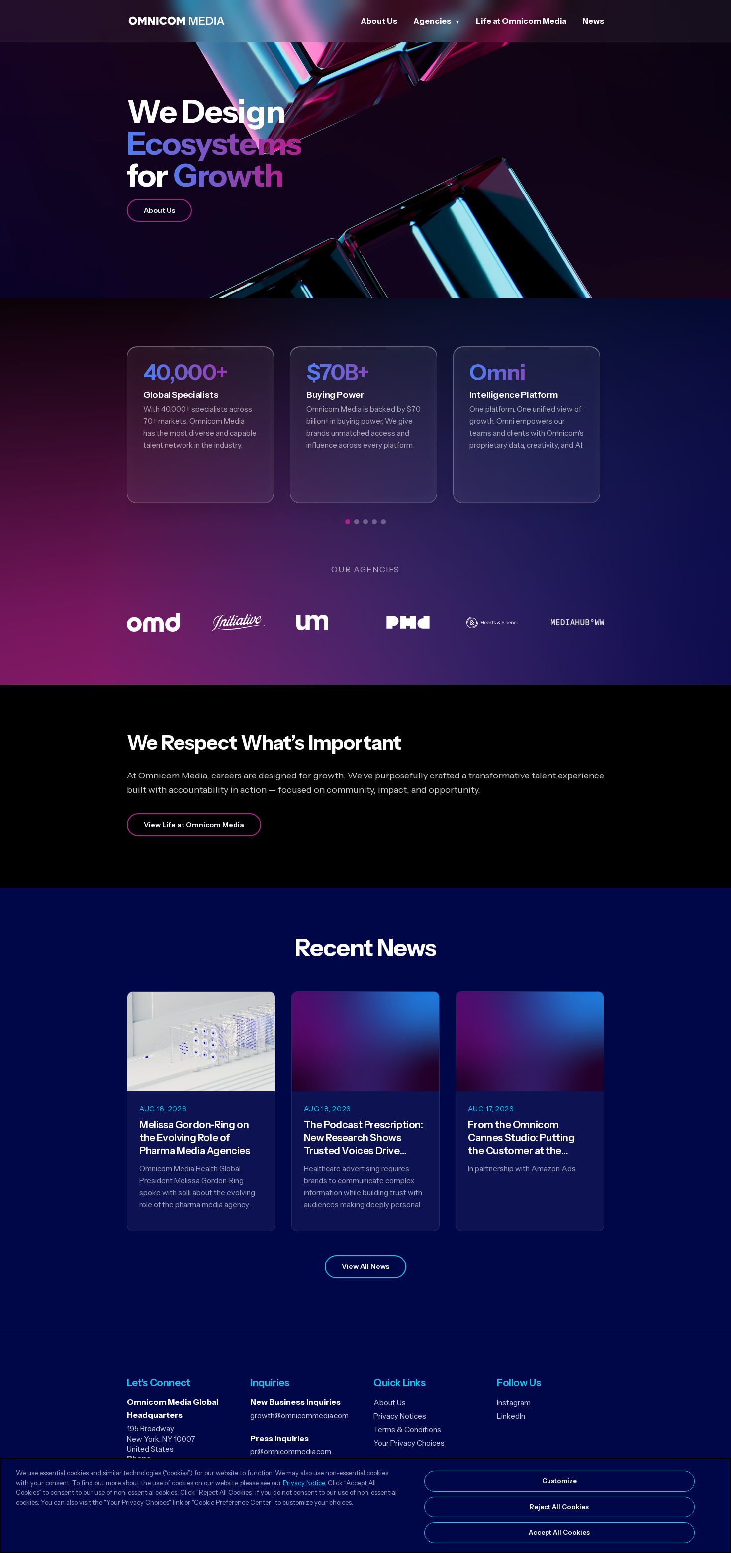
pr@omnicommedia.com (290, 1451)
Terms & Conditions (407, 1429)
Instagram (514, 1402)
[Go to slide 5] (383, 521)
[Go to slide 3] (365, 521)
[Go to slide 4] (374, 521)
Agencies (432, 21)
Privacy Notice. (304, 1483)
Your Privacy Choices (409, 1443)
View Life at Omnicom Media (194, 824)
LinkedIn (511, 1416)
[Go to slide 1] (347, 521)
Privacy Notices (399, 1416)
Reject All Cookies (559, 1507)
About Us (379, 21)
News (593, 21)
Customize (559, 1481)
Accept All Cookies (559, 1532)
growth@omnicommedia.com (299, 1415)
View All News (365, 1266)
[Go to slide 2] (356, 521)
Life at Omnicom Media (521, 21)
